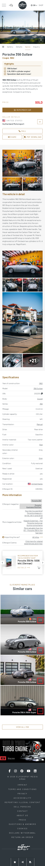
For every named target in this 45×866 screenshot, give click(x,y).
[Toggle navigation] (4, 5)
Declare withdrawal (22, 833)
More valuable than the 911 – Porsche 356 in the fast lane (33, 530)
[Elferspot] (22, 5)
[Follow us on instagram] (15, 771)
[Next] (42, 562)
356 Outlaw (38, 388)
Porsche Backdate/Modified (33, 506)
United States (37, 484)
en (34, 5)
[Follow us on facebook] (9, 771)
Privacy (22, 794)
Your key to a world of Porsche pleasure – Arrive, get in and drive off (33, 514)
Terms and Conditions (22, 789)
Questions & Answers (22, 824)
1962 (41, 383)
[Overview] (3, 47)
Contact (22, 811)
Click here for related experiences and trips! (33, 542)
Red (41, 444)
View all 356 (22, 727)
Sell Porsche (22, 807)
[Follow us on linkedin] (35, 771)
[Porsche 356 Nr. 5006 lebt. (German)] (22, 562)
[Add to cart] (39, 568)
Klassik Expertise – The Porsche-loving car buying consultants (33, 522)
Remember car (23, 110)
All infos (35, 537)
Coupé (40, 399)
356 (41, 404)
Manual (40, 424)
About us (22, 815)
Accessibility (22, 798)
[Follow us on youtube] (28, 771)
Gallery (10, 47)
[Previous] (2, 562)
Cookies (22, 828)
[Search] (11, 5)
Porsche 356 (36, 501)
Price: (6, 102)
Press (22, 820)
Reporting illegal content (22, 802)
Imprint (22, 785)
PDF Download (33, 137)
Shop (41, 5)
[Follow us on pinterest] (22, 771)
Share (13, 137)
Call (23, 131)
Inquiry (36, 47)
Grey (41, 458)
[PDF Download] (30, 862)
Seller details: (11, 117)
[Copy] (42, 393)
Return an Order (22, 837)
